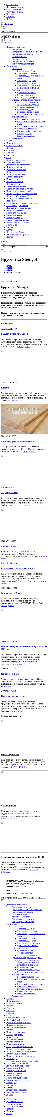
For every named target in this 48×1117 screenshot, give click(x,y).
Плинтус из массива (15, 174)
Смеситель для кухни (27, 83)
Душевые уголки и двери (28, 112)
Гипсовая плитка (19, 56)
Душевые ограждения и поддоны (27, 100)
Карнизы (10, 153)
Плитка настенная (14, 184)
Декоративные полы (15, 167)
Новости (10, 14)
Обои (8, 157)
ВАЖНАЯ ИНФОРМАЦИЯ (14, 334)
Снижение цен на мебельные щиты (18, 441)
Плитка (9, 148)
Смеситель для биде (26, 71)
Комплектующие (19, 117)
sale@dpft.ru (15, 891)
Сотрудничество (13, 9)
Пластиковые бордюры (16, 232)
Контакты (10, 16)
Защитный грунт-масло (17, 205)
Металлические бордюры (17, 234)
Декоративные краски (16, 169)
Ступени (10, 150)
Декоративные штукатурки (18, 165)
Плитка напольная (14, 181)
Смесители (17, 68)
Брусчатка (11, 227)
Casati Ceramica (8, 546)
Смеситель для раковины (28, 85)
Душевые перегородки (27, 107)
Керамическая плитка (16, 186)
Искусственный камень (22, 54)
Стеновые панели (14, 145)
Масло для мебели (14, 210)
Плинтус (10, 172)
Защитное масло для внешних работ (22, 203)
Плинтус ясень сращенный (18, 191)
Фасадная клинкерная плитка (19, 189)
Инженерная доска (14, 143)
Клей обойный (13, 162)
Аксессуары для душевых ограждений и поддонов (28, 103)
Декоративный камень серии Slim (27, 52)
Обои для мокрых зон (16, 160)
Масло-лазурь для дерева (17, 222)
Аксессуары (17, 138)
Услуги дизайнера (14, 12)
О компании (12, 4)
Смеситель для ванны (27, 73)
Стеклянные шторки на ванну (30, 114)
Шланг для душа (24, 133)
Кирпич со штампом (21, 59)
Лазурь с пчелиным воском (18, 208)
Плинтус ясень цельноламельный (21, 193)
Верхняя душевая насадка (28, 119)
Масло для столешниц (16, 213)
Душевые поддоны (25, 109)
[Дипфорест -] (7, 23)
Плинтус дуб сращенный (17, 196)
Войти (9, 19)
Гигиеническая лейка (26, 136)
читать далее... (23, 346)
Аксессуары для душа (27, 97)
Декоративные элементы (23, 61)
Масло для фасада (14, 217)
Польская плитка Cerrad (13, 696)
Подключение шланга (27, 129)
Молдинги (11, 155)
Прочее (9, 237)
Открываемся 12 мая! (11, 593)
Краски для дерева (14, 177)
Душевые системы (20, 90)
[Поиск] (2, 34)
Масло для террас (14, 215)
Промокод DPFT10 (10, 754)
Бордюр (9, 230)
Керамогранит (12, 179)
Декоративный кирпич (16, 47)
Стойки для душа (25, 95)
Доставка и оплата (14, 7)
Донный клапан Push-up (28, 88)
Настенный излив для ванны (30, 126)
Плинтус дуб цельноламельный (20, 198)
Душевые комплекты (26, 92)
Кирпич (10, 141)
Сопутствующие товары (23, 64)
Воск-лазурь (11, 201)
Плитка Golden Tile (10, 674)
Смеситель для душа (26, 80)
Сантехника (11, 66)
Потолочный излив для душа (30, 131)
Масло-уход (11, 225)
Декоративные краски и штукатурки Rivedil (22, 857)
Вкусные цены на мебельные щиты (18, 568)
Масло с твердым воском (17, 220)
